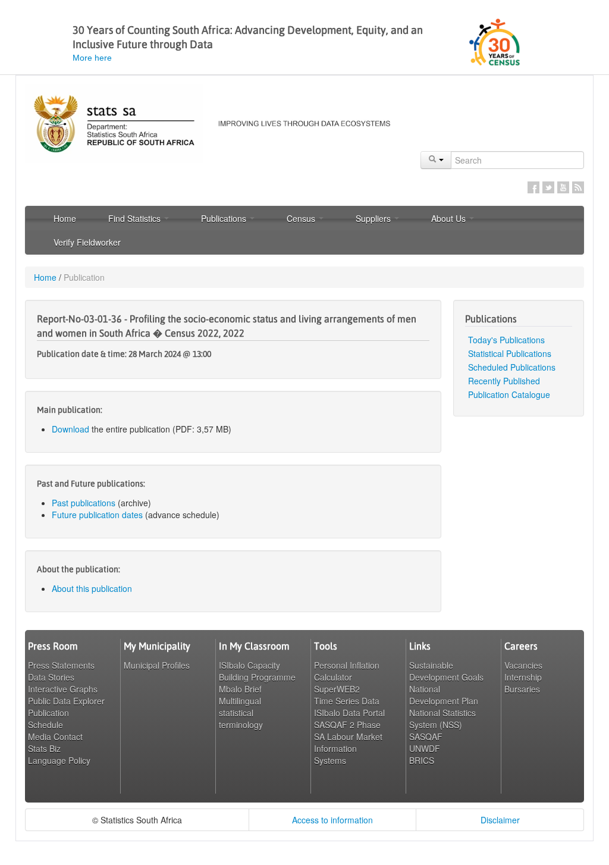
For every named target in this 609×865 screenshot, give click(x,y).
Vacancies (523, 665)
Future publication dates (97, 515)
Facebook (533, 187)
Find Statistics (135, 218)
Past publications (83, 503)
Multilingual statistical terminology (241, 713)
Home (65, 218)
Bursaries (522, 689)
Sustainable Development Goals (446, 671)
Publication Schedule (48, 719)
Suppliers (374, 218)
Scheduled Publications (511, 367)
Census (302, 218)
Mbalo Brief (240, 689)
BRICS (421, 760)
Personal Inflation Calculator (346, 671)
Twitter (548, 187)
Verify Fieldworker (87, 242)
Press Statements (61, 665)
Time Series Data (346, 701)
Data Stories (51, 677)
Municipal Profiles (157, 665)
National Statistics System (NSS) (442, 719)
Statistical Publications (509, 353)
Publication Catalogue (509, 394)
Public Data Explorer (66, 701)
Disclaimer (500, 820)
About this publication (92, 588)
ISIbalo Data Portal (349, 713)
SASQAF (425, 736)
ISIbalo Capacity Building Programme (257, 671)
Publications (225, 218)
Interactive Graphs (63, 689)
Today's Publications (506, 340)
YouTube (563, 187)
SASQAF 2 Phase (347, 725)
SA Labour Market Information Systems (348, 748)
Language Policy (59, 760)
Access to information (332, 820)
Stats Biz (44, 748)
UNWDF (424, 748)
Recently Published (504, 381)
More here (92, 57)
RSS (578, 187)
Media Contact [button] (55, 736)
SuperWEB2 (337, 689)
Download (70, 429)
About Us (449, 218)
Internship (523, 677)
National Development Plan (443, 695)
